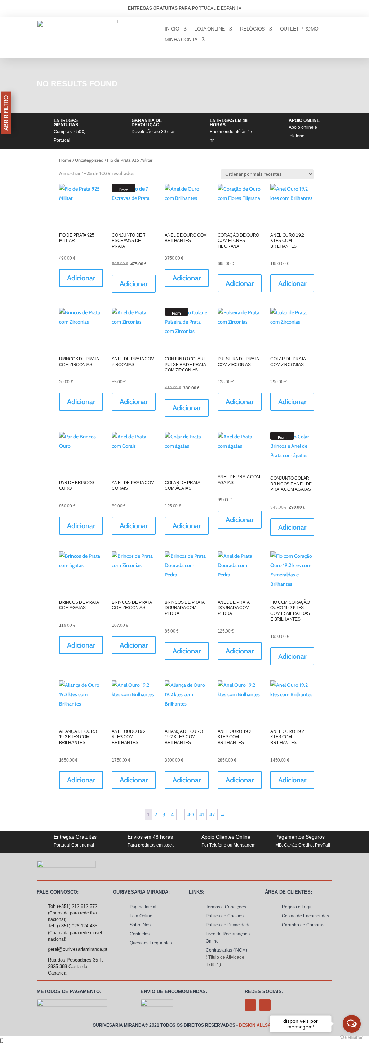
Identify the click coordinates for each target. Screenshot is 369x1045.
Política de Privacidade (228, 924)
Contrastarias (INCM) (226, 950)
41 (201, 814)
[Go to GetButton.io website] (351, 1037)
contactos (140, 933)
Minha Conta (181, 39)
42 (212, 814)
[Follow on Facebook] (250, 1005)
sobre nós (140, 924)
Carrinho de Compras (303, 924)
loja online (209, 29)
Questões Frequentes (151, 942)
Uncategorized (89, 160)
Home (65, 160)
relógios (252, 29)
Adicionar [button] (81, 278)
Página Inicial (143, 906)
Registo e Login (297, 906)
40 (190, 814)
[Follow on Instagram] (265, 1005)
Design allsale (257, 1025)
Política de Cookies (225, 915)
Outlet (299, 29)
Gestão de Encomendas (305, 915)
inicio (172, 29)
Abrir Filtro (6, 113)
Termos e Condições (226, 906)
